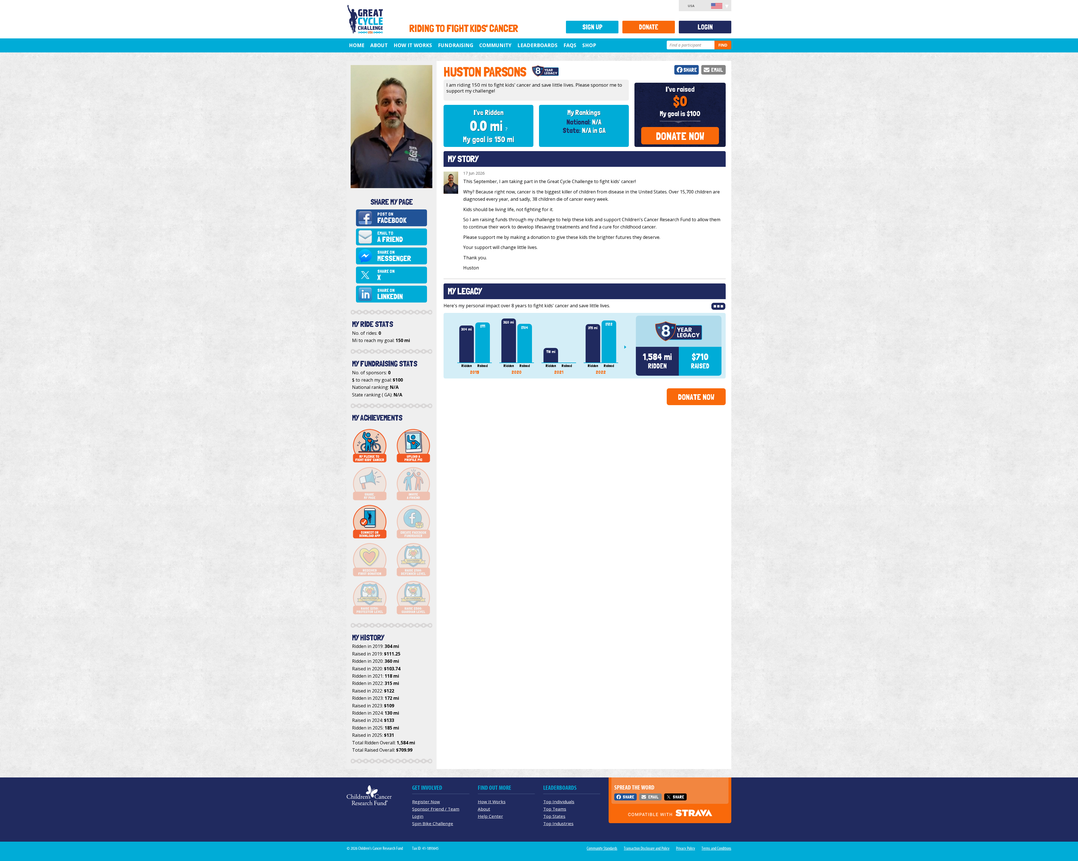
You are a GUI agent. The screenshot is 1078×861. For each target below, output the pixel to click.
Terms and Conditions (716, 848)
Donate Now (680, 136)
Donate (648, 27)
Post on (391, 218)
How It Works (413, 45)
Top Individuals (558, 801)
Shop (589, 45)
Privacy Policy (685, 848)
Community (495, 45)
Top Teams (554, 809)
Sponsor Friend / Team (435, 809)
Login (705, 27)
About (379, 45)
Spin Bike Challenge (432, 823)
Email (717, 70)
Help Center (490, 816)
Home (356, 45)
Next (627, 347)
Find (722, 45)
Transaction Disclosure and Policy (647, 848)
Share (690, 70)
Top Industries (558, 823)
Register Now (426, 801)
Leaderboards (537, 45)
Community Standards (602, 848)
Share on (394, 256)
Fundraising (455, 45)
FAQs (569, 45)
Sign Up (592, 27)
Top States (554, 816)
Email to (390, 237)
